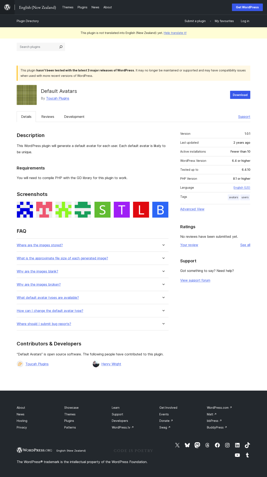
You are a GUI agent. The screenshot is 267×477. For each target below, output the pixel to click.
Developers (120, 420)
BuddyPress (217, 427)
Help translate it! (175, 33)
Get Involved (168, 407)
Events (164, 414)
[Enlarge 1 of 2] (85, 207)
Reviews (47, 117)
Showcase (71, 407)
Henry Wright (111, 364)
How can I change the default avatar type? (50, 311)
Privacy (22, 427)
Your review (189, 245)
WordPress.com (219, 407)
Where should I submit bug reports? (44, 324)
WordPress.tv (123, 427)
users (245, 197)
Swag (165, 427)
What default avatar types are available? (48, 298)
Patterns (70, 427)
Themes (70, 414)
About (21, 407)
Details (26, 117)
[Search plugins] (61, 47)
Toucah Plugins (57, 98)
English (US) (242, 187)
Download (240, 95)
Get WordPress (247, 7)
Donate (166, 420)
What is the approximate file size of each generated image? (62, 258)
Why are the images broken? (39, 284)
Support (244, 117)
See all (245, 245)
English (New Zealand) (71, 450)
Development (74, 117)
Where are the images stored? (40, 245)
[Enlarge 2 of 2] (163, 207)
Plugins (69, 420)
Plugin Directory (28, 21)
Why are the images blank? (37, 271)
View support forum (195, 280)
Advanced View (192, 209)
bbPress (214, 420)
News (20, 414)
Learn (116, 407)
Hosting (22, 420)
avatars (233, 197)
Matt (212, 414)
